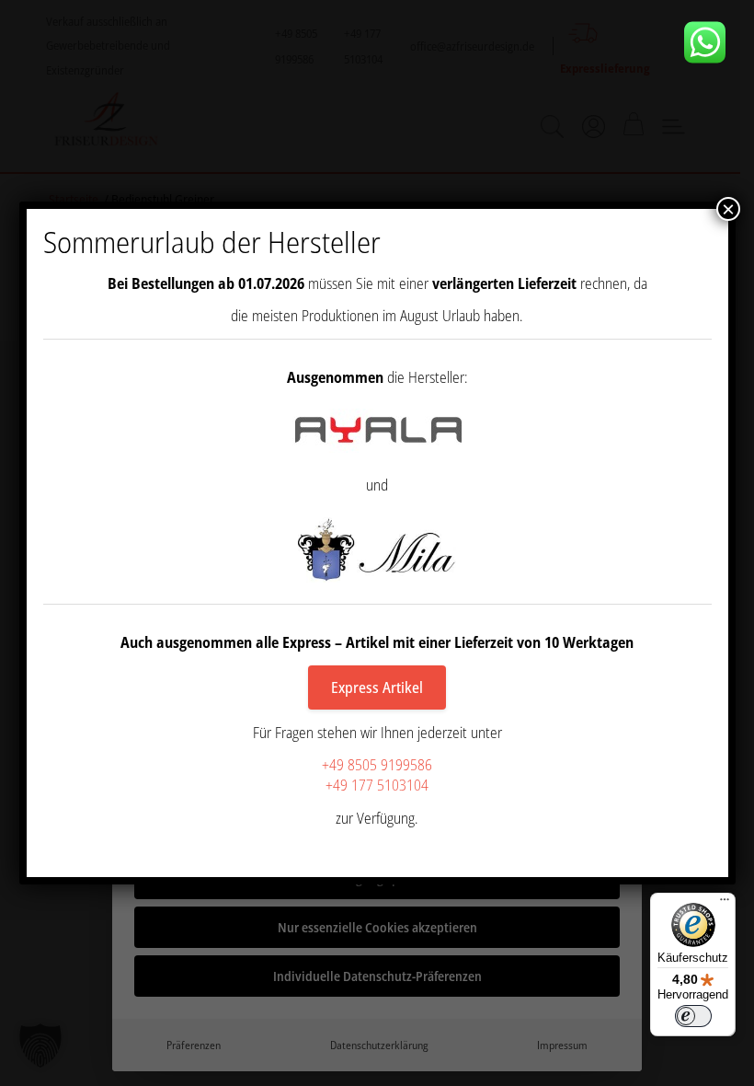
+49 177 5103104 (377, 785)
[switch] (693, 1016)
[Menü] (725, 904)
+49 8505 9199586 (377, 765)
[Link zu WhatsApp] (711, 42)
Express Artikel (377, 687)
